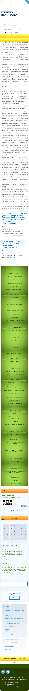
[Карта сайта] (5, 25)
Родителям (15, 347)
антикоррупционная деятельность (15, 320)
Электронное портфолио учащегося (14, 424)
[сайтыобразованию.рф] (26, 2)
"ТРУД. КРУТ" (15, 480)
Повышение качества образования (15, 365)
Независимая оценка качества (14, 584)
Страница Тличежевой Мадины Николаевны (15, 435)
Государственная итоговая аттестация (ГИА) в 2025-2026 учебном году (14, 294)
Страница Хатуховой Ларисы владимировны (15, 476)
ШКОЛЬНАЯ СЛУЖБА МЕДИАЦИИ (15, 483)
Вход (14, 597)
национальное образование (14, 304)
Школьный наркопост (15, 400)
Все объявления (14, 510)
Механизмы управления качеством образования (15, 375)
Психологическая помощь (15, 468)
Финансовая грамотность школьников (15, 371)
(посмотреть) (20, 235)
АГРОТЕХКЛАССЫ (15, 447)
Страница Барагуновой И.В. (15, 407)
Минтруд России (8, 649)
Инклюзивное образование (15, 458)
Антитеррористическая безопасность (15, 324)
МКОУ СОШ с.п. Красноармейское (9, 14)
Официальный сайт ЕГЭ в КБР (11, 642)
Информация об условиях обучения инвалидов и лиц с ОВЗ (14, 451)
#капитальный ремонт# (15, 368)
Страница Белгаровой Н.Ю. (15, 431)
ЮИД (15, 464)
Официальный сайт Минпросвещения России (13, 634)
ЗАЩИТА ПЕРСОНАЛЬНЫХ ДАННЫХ (15, 310)
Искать (20, 29)
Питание (15, 279)
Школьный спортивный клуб (14, 353)
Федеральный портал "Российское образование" (14, 618)
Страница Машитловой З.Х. (15, 403)
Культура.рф (7, 615)
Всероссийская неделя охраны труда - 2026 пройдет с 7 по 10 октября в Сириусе (14, 555)
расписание (15, 317)
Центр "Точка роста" (15, 410)
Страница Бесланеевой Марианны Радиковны (15, 443)
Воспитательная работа (15, 340)
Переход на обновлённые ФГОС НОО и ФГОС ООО (15, 387)
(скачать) (15, 235)
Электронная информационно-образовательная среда (15, 358)
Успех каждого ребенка (15, 455)
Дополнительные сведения (15, 276)
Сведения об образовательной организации (14, 36)
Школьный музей (14, 439)
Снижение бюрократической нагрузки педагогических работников (15, 472)
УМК (15, 343)
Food (15, 350)
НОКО (15, 307)
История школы (15, 297)
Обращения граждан (15, 270)
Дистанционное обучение (15, 283)
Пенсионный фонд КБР (9, 646)
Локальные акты (15, 337)
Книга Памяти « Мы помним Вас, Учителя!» (15, 334)
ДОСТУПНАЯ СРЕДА (14, 361)
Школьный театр (15, 413)
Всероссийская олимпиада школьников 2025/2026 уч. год (15, 417)
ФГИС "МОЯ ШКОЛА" (15, 286)
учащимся (15, 314)
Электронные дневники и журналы (15, 289)
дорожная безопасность (14, 327)
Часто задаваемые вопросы (15, 382)
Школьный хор (15, 461)
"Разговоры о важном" (15, 393)
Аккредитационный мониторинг (15, 379)
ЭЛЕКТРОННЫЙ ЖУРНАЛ (10, 626)
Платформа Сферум (15, 421)
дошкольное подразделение (15, 330)
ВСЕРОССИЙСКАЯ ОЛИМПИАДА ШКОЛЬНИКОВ (15, 390)
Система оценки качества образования (15, 428)
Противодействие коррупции (15, 273)
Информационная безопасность (14, 397)
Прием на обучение (15, 301)
